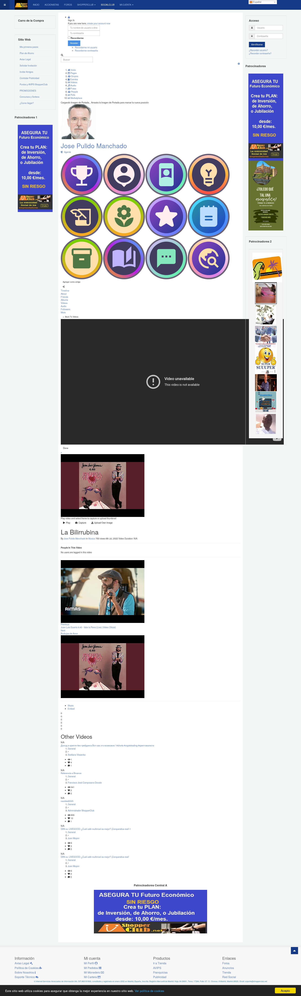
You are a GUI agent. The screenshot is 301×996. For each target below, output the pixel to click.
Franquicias (160, 972)
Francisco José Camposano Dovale (85, 782)
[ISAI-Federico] (266, 314)
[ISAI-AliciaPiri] (266, 292)
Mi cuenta (125, 4)
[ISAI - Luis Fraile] (266, 336)
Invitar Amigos (26, 71)
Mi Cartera (91, 977)
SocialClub (107, 4)
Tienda (226, 972)
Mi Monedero (92, 972)
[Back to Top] (294, 950)
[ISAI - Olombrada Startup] (265, 117)
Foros (68, 4)
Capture (82, 522)
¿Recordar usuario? (258, 50)
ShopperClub (85, 4)
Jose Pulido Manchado (94, 145)
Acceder (74, 43)
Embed (71, 708)
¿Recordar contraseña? (260, 53)
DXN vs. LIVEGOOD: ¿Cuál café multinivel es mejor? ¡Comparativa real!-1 (96, 829)
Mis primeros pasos (29, 46)
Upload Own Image (103, 522)
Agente (67, 152)
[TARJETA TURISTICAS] (267, 267)
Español (256, 2)
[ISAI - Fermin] (266, 358)
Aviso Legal (25, 59)
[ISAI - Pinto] (266, 423)
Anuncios (228, 968)
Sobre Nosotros (25, 972)
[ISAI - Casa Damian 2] (266, 380)
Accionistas (52, 4)
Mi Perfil (89, 963)
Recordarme (77, 38)
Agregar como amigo (71, 281)
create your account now (98, 23)
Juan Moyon (73, 838)
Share (71, 705)
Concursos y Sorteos (29, 96)
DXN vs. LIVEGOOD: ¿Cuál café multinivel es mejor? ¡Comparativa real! (95, 856)
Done (65, 448)
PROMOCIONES (28, 90)
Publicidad (159, 977)
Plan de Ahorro (27, 53)
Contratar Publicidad (29, 78)
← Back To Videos (70, 316)
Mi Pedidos (91, 968)
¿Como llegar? (27, 103)
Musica (91, 538)
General (72, 748)
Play (67, 522)
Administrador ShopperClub (81, 810)
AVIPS (157, 968)
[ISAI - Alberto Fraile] (266, 401)
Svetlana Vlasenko (77, 754)
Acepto (285, 990)
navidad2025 (67, 801)
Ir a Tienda (159, 963)
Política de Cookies (27, 968)
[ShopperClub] (21, 5)
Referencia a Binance (71, 773)
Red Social (229, 977)
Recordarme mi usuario (86, 47)
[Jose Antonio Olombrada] (35, 168)
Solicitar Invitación (28, 65)
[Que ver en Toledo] (265, 195)
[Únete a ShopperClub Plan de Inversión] (150, 911)
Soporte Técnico (25, 977)
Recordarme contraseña (86, 50)
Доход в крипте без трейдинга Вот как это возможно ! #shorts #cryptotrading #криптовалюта (107, 745)
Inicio (36, 4)
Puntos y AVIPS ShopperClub (34, 84)
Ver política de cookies (149, 991)
